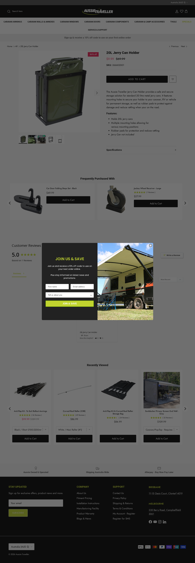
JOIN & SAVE (70, 303)
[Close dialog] (150, 245)
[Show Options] (91, 295)
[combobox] (69, 295)
